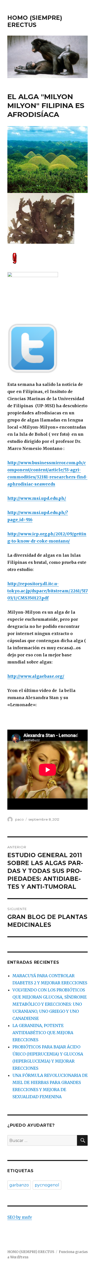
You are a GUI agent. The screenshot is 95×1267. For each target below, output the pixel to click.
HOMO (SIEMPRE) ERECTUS (34, 21)
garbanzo (19, 1185)
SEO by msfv (19, 1217)
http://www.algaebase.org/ (35, 676)
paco (19, 819)
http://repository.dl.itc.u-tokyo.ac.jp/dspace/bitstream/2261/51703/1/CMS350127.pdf (47, 590)
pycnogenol (47, 1185)
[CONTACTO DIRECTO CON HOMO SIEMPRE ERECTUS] (47, 258)
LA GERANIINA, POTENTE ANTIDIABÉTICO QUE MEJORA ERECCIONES (42, 1032)
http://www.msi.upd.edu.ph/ (36, 498)
